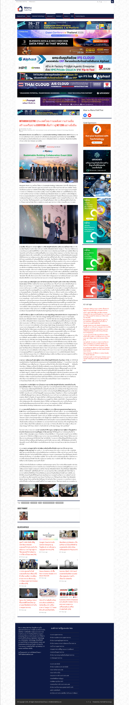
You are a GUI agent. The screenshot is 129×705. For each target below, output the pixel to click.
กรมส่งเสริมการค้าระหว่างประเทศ (60, 684)
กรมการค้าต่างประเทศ (56, 669)
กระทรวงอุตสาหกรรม (56, 634)
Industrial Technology (38, 16)
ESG (72, 16)
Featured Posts (21, 16)
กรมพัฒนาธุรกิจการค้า (56, 681)
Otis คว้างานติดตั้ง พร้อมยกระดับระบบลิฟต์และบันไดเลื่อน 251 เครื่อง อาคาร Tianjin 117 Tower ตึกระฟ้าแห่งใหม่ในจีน (48, 605)
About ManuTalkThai (21, 1)
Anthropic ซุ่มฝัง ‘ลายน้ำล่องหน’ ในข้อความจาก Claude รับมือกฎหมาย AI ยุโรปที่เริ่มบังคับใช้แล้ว (97, 358)
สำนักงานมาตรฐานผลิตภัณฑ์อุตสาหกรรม (62, 655)
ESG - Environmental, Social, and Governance (44, 130)
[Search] (112, 1)
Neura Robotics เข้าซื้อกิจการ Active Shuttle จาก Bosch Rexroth (48, 573)
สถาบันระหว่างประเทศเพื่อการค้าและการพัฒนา (64, 693)
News (28, 16)
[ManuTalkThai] (25, 8)
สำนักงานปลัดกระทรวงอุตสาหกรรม (60, 637)
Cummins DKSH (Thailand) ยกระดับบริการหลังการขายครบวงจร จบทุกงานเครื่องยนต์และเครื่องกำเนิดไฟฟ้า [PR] (68, 604)
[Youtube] (101, 2)
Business (58, 16)
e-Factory (34, 502)
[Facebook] (99, 2)
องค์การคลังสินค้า (55, 690)
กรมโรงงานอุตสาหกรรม (57, 646)
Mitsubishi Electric (49, 502)
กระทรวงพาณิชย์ (55, 664)
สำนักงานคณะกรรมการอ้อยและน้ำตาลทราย (63, 643)
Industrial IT (50, 16)
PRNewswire (32, 1)
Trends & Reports (80, 16)
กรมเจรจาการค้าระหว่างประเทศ (59, 675)
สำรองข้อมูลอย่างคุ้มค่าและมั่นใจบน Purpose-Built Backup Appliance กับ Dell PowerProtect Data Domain (96, 349)
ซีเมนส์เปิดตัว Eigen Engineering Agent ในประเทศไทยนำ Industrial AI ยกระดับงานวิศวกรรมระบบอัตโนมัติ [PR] (95, 321)
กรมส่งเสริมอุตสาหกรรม (57, 652)
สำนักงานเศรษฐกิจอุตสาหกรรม (59, 640)
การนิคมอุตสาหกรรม (56, 658)
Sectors (66, 16)
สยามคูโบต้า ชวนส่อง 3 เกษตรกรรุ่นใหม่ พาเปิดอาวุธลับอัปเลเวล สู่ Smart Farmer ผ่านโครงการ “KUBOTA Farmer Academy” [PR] (96, 343)
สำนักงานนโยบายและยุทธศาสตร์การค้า (61, 687)
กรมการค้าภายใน (55, 672)
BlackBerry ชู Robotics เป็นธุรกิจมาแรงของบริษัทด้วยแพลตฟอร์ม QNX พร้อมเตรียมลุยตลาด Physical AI (95, 330)
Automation (24, 130)
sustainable (59, 502)
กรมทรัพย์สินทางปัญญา (57, 678)
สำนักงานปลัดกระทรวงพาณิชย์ (59, 667)
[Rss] (97, 2)
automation (25, 502)
